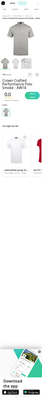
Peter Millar (18, 16)
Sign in (12, 3)
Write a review (32, 95)
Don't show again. (21, 396)
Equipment (6, 16)
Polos (27, 16)
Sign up (22, 3)
